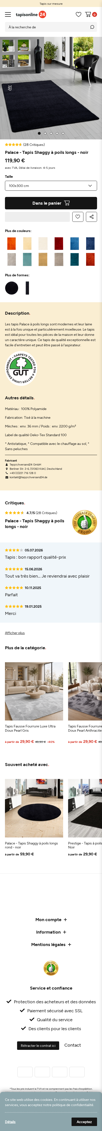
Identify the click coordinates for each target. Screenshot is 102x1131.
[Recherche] (92, 27)
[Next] (92, 88)
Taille (9, 176)
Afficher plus (15, 633)
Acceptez (84, 1122)
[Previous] (10, 88)
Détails (10, 1122)
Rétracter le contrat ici (38, 1045)
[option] (51, 3)
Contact (72, 1045)
